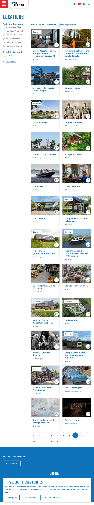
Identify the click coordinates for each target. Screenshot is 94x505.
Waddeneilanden (13, 39)
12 (81, 436)
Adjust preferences (51, 497)
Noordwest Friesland (14, 35)
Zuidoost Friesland (13, 42)
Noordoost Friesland (14, 31)
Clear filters (11, 62)
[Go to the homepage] (18, 4)
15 (40, 442)
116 (51, 442)
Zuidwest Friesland (14, 46)
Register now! (12, 463)
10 (69, 436)
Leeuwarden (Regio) (14, 27)
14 (34, 442)
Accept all (12, 497)
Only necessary (30, 497)
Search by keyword (12, 52)
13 (87, 436)
